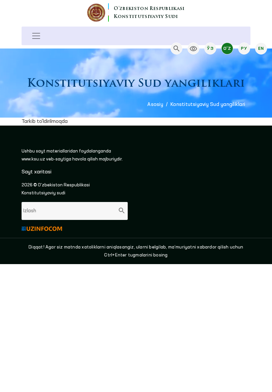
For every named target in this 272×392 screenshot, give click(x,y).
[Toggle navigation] (36, 36)
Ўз (210, 48)
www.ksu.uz (34, 159)
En (261, 48)
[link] (193, 48)
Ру (244, 48)
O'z (227, 48)
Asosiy (155, 104)
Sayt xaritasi (36, 172)
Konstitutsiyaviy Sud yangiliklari (207, 104)
